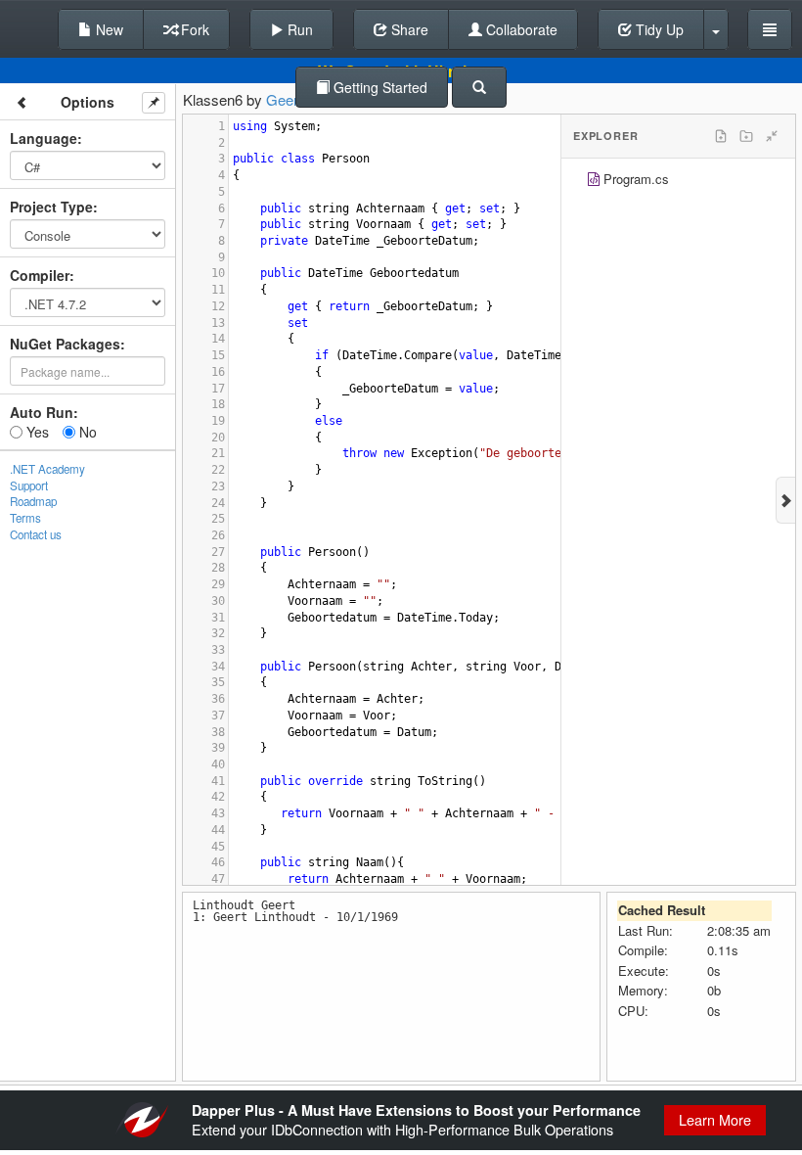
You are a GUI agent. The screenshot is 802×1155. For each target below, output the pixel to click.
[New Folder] (746, 136)
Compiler (39, 275)
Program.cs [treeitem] (636, 178)
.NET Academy (47, 469)
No (86, 431)
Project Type (51, 206)
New (107, 29)
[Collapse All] (771, 136)
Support (29, 485)
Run (298, 29)
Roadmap (33, 501)
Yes (35, 431)
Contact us (36, 534)
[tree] (678, 181)
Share (407, 29)
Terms (25, 518)
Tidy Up (658, 29)
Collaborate (519, 29)
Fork (193, 29)
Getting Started (378, 87)
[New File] (721, 136)
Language (43, 138)
